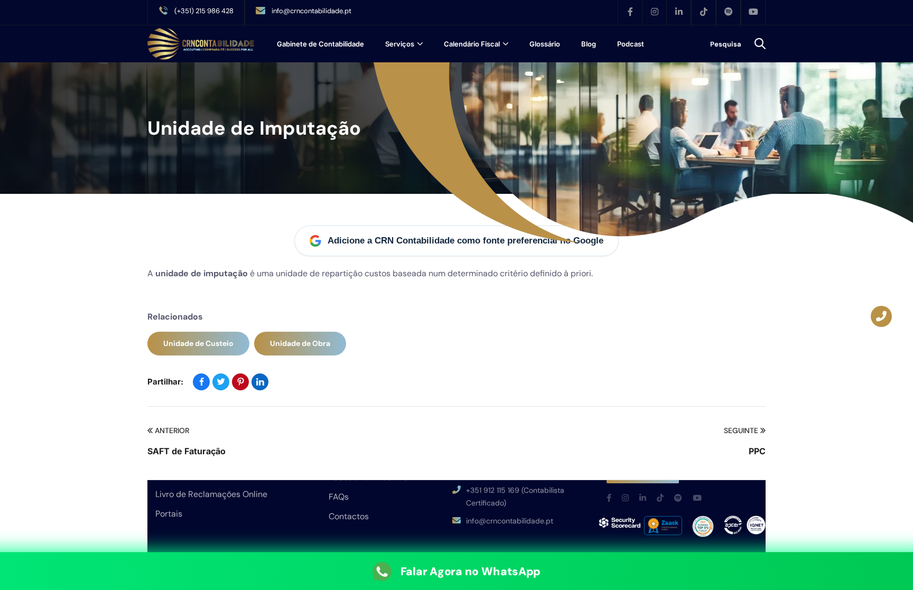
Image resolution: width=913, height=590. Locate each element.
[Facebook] (201, 381)
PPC (757, 451)
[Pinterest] (240, 381)
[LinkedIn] (259, 381)
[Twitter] (220, 381)
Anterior (172, 430)
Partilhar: (165, 382)
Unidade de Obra (300, 343)
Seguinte (741, 430)
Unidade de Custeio (198, 343)
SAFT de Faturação (186, 451)
